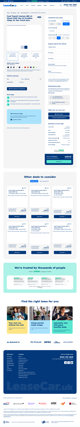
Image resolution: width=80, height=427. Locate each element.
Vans (27, 5)
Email (49, 71)
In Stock (33, 5)
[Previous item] (22, 47)
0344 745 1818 (66, 357)
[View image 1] (12, 56)
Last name (50, 58)
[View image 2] (24, 56)
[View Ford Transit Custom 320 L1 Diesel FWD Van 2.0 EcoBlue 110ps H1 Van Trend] (40, 200)
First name (50, 52)
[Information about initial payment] (56, 35)
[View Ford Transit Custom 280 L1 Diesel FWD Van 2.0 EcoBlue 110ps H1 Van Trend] (17, 200)
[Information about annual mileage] (56, 27)
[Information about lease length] (55, 21)
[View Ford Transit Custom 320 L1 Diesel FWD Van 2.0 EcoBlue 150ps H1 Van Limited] (40, 238)
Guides (45, 5)
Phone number (51, 64)
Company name (52, 47)
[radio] (5, 1)
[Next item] (25, 47)
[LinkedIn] (71, 362)
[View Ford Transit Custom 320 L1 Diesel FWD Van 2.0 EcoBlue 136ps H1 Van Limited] (63, 202)
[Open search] (60, 5)
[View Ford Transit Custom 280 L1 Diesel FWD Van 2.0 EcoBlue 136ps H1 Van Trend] (17, 236)
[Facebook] (65, 362)
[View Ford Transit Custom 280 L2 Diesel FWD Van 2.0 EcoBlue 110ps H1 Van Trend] (63, 236)
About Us (52, 5)
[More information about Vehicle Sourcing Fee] (58, 138)
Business (39, 5)
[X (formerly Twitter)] (68, 362)
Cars (22, 5)
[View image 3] (35, 56)
